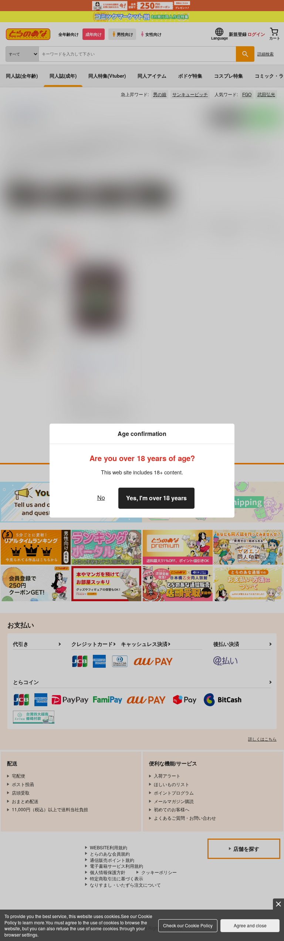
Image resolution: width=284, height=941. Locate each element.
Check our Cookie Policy (188, 925)
